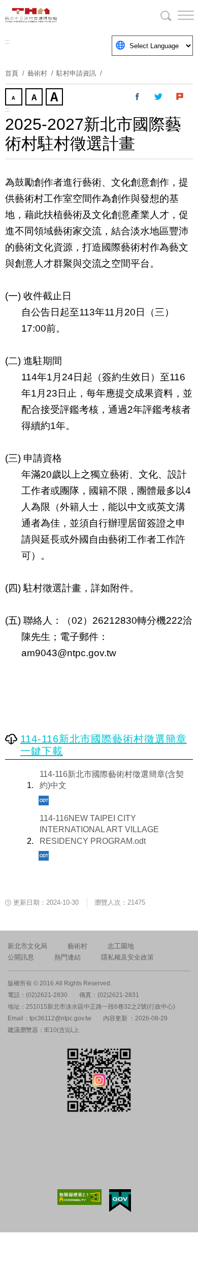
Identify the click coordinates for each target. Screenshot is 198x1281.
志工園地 (121, 946)
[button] (177, 15)
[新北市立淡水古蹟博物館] (56, 15)
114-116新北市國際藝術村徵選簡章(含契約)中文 (112, 780)
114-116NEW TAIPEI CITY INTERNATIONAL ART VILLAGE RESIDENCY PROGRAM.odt (99, 829)
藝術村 (77, 946)
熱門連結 (67, 957)
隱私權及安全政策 (127, 957)
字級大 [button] (55, 97)
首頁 (11, 73)
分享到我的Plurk (180, 96)
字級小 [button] (14, 97)
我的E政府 (120, 1200)
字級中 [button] (35, 97)
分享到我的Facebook (137, 96)
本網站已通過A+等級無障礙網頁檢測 (79, 1197)
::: (7, 41)
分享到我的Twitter (159, 96)
